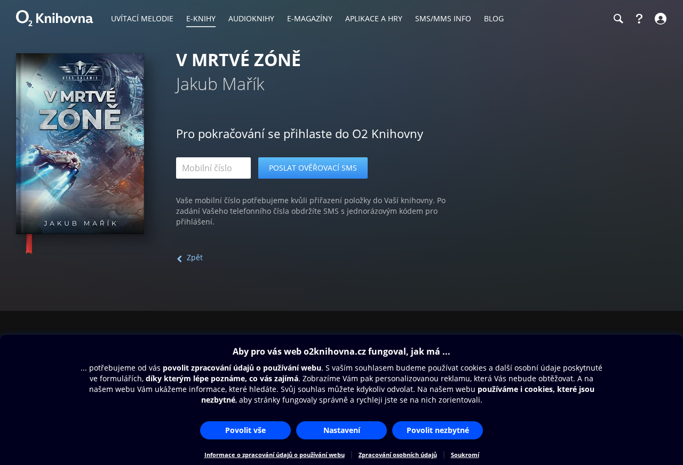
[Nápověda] (639, 18)
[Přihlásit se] (659, 18)
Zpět (195, 257)
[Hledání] (618, 18)
